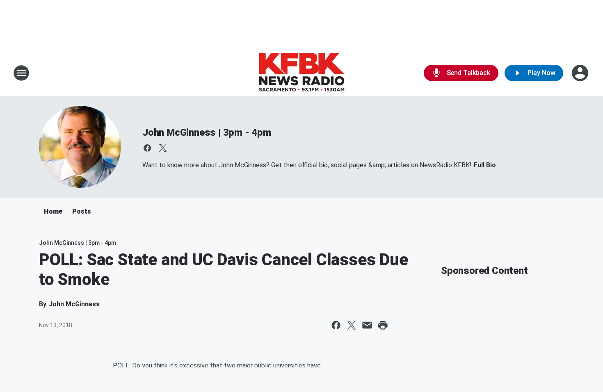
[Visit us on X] (163, 148)
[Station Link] (301, 73)
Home (53, 211)
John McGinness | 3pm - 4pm (206, 132)
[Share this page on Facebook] (336, 325)
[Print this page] (382, 325)
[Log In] (581, 73)
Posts (81, 211)
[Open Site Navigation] (21, 73)
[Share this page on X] (351, 325)
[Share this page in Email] (367, 325)
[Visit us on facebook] (147, 148)
